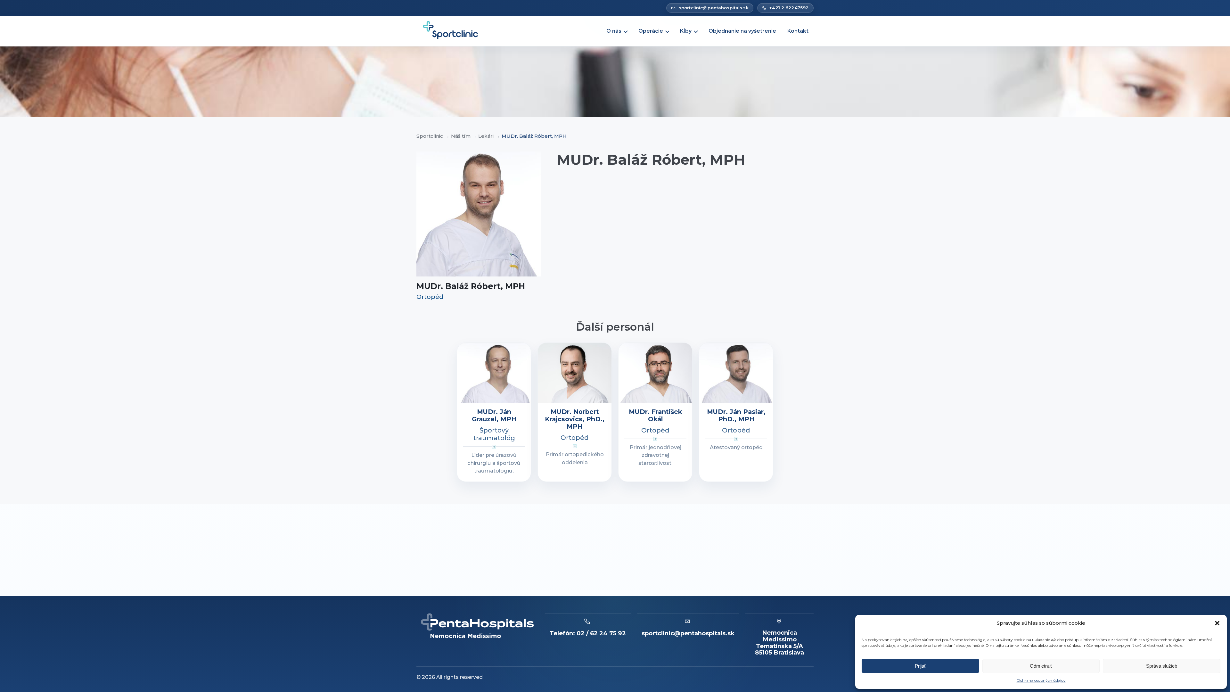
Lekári (486, 136)
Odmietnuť (1041, 666)
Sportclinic (429, 136)
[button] (1217, 623)
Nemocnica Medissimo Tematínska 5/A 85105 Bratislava (779, 643)
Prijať (920, 666)
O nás (613, 31)
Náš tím (461, 136)
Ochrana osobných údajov (1041, 680)
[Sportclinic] (451, 31)
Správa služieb (1161, 666)
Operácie (650, 31)
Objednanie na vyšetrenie (742, 31)
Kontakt (797, 31)
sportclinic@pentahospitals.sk (688, 633)
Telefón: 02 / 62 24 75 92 (588, 633)
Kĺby (686, 31)
